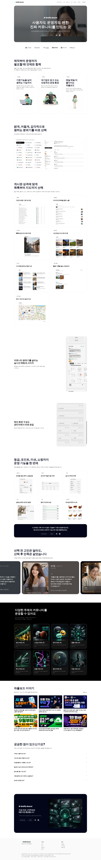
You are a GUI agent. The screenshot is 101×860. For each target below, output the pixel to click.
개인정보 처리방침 (33, 856)
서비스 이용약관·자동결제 (26, 856)
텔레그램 (63, 847)
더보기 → (85, 692)
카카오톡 (63, 845)
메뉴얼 (79, 2)
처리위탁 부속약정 (40, 856)
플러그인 (67, 2)
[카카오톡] (57, 35)
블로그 (75, 2)
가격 (72, 2)
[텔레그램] (60, 35)
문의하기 (84, 2)
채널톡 (62, 844)
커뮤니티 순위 (59, 2)
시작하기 (51, 35)
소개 (64, 2)
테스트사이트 (44, 35)
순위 (42, 844)
